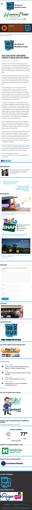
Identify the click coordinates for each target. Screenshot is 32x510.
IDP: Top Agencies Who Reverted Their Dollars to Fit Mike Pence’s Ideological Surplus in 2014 (10, 182)
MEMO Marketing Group (23, 504)
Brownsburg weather (16, 440)
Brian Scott (5, 60)
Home (2, 34)
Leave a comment (6, 61)
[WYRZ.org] (16, 6)
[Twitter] (15, 506)
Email (3, 289)
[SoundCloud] (18, 506)
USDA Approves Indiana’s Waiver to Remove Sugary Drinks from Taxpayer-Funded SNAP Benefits (15, 234)
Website (3, 293)
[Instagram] (16, 506)
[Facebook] (13, 506)
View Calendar (3, 388)
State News (7, 34)
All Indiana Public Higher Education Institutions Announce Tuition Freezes (14, 213)
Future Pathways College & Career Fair (15, 379)
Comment (4, 271)
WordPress (11, 504)
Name (3, 284)
